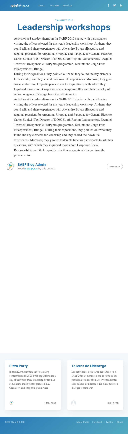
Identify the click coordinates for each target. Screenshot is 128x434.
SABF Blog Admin (32, 165)
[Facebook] (108, 5)
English (54, 5)
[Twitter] (115, 5)
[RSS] (121, 5)
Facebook (97, 422)
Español (67, 5)
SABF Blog (10, 422)
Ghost (119, 422)
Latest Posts (82, 422)
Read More (115, 166)
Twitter (109, 422)
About (42, 5)
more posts (31, 168)
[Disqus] (64, 221)
